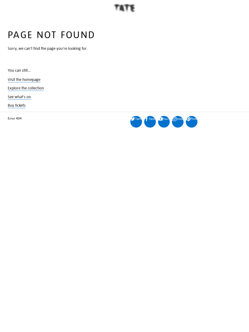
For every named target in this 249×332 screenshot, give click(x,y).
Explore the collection (26, 88)
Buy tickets (17, 105)
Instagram (180, 119)
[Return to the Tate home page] (124, 8)
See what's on (19, 97)
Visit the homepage (24, 79)
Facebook (152, 119)
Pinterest (194, 119)
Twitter (138, 119)
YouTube (166, 119)
